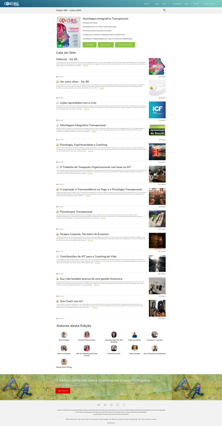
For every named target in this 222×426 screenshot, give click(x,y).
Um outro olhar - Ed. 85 (74, 82)
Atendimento (177, 4)
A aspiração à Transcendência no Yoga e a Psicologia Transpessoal (100, 189)
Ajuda (186, 4)
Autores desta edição (125, 45)
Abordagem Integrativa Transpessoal (82, 125)
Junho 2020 (60, 76)
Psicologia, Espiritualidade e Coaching (83, 145)
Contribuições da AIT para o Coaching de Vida (87, 256)
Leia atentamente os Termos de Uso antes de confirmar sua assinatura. (111, 414)
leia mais (85, 65)
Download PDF (105, 45)
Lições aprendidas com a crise (77, 103)
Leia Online (89, 45)
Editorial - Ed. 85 (66, 59)
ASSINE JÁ (196, 4)
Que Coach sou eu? (71, 301)
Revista (146, 4)
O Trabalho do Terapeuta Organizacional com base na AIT (95, 167)
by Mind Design (111, 422)
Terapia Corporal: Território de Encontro (84, 234)
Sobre (164, 4)
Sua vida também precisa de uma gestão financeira (90, 279)
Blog (157, 4)
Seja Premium (63, 391)
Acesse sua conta (209, 4)
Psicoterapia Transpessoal (75, 212)
